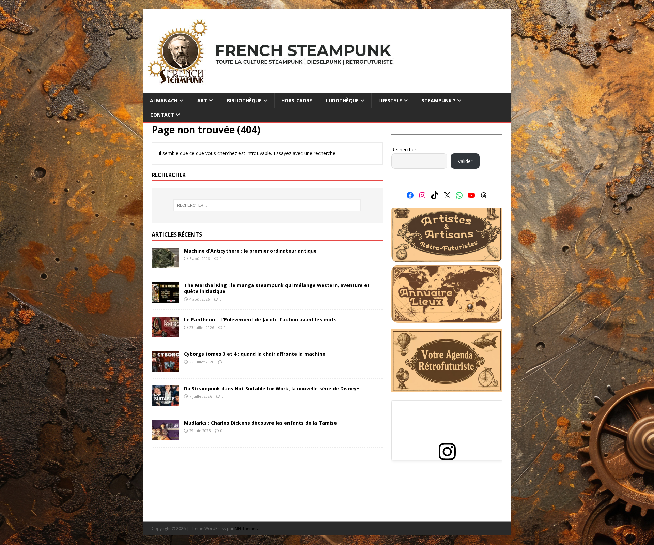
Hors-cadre (296, 100)
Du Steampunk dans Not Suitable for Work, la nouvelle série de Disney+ (272, 388)
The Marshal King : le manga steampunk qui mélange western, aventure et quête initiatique (277, 288)
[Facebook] (410, 195)
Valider (465, 161)
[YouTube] (471, 195)
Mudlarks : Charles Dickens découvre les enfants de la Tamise (260, 423)
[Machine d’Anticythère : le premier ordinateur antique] (165, 264)
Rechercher (403, 149)
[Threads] (484, 195)
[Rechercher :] (267, 205)
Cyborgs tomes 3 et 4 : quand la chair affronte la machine (254, 354)
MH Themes (246, 528)
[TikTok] (435, 195)
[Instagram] (422, 195)
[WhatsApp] (459, 195)
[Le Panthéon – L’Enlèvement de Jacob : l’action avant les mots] (165, 333)
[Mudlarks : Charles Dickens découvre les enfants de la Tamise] (165, 436)
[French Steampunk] (327, 89)
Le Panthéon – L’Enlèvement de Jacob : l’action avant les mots (260, 319)
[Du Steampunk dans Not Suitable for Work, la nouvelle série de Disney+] (165, 402)
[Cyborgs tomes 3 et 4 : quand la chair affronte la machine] (165, 367)
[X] (447, 195)
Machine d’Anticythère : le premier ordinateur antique (250, 250)
